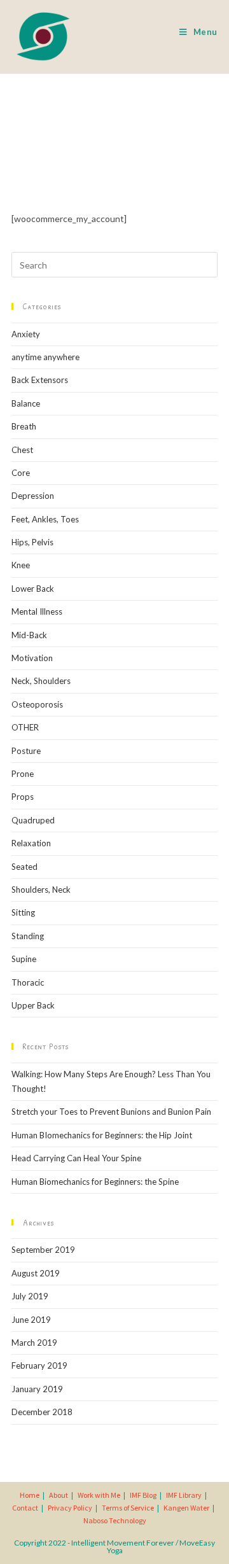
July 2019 (29, 1296)
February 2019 (39, 1365)
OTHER (25, 727)
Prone (22, 774)
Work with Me (99, 1495)
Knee (20, 565)
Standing (27, 936)
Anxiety (25, 334)
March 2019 (34, 1342)
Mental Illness (36, 611)
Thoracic (27, 982)
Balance (25, 403)
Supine (23, 959)
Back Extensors (39, 380)
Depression (32, 496)
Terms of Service (128, 1507)
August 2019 (35, 1273)
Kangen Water (186, 1507)
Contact (25, 1507)
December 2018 (42, 1412)
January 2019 (37, 1389)
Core (20, 473)
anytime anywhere (45, 357)
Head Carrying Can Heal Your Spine (76, 1158)
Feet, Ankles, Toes (45, 519)
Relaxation (31, 843)
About (58, 1495)
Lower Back (32, 588)
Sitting (23, 912)
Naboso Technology (114, 1520)
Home (29, 1495)
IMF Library (184, 1495)
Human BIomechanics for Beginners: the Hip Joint (101, 1135)
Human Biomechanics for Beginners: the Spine (95, 1181)
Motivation (32, 658)
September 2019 (43, 1250)
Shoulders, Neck (41, 889)
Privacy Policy (70, 1507)
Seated (24, 867)
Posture (26, 751)
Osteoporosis (37, 704)
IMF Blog (143, 1495)
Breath (23, 426)
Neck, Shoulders (41, 681)
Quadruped (33, 820)
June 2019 (31, 1320)
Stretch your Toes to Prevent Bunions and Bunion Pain (111, 1112)
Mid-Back (29, 635)
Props (22, 797)
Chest (22, 450)
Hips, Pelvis (32, 542)
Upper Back (33, 1005)
